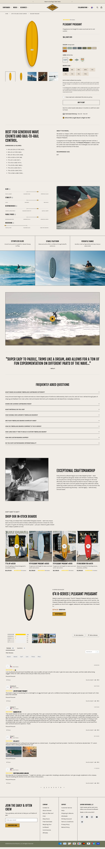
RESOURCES (23, 7)
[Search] (97, 7)
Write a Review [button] (94, 635)
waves (15, 656)
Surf (21, 656)
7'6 (78, 74)
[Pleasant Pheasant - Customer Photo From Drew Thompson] (35, 636)
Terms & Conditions (67, 822)
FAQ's (62, 810)
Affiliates (45, 833)
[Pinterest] (82, 817)
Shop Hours (46, 819)
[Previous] (33, 1)
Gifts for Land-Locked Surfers (19, 13)
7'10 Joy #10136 (10, 564)
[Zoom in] (55, 20)
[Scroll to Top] (102, 840)
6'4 (66, 69)
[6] (53, 641)
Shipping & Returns (67, 813)
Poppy (82, 59)
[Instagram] (92, 817)
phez (39, 656)
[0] (101, 7)
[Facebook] (87, 817)
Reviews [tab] (9, 648)
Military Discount (66, 819)
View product (59, 614)
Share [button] (9, 680)
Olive (84, 48)
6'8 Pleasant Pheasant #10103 (39, 564)
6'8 (79, 69)
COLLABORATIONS (82, 7)
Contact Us (46, 808)
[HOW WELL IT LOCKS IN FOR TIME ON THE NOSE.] (13, 223)
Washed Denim (80, 48)
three (33, 656)
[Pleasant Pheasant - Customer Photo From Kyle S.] (41, 641)
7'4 (72, 74)
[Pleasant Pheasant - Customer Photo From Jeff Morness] (47, 641)
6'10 (85, 69)
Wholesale (64, 816)
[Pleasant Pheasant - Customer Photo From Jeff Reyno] (35, 641)
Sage (70, 48)
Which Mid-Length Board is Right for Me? (77, 118)
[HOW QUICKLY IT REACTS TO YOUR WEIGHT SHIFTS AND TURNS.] (16, 206)
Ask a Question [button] (79, 635)
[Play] (52, 318)
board (8, 656)
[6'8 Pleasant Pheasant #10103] (40, 546)
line (27, 656)
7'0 (92, 69)
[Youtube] (97, 817)
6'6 (72, 69)
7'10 (85, 74)
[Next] (72, 1)
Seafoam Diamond (76, 59)
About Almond (47, 810)
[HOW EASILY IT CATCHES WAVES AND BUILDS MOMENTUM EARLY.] (15, 214)
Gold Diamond (70, 59)
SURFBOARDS (6, 7)
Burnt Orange (65, 51)
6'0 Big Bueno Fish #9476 (85, 564)
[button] (96, 680)
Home (6, 13)
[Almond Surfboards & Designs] (52, 7)
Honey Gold (65, 48)
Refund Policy (65, 827)
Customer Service (66, 808)
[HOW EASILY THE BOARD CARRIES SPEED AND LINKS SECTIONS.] (9, 189)
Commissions (47, 830)
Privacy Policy (65, 824)
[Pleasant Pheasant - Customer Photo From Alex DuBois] (47, 636)
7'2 (66, 74)
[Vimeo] (82, 822)
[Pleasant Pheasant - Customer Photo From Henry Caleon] (53, 636)
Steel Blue (75, 48)
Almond (94, 48)
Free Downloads (47, 822)
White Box (65, 59)
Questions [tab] (20, 648)
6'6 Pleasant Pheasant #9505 (62, 564)
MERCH (15, 7)
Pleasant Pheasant (10, 676)
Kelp (89, 48)
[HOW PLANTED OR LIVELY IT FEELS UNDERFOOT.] (12, 197)
